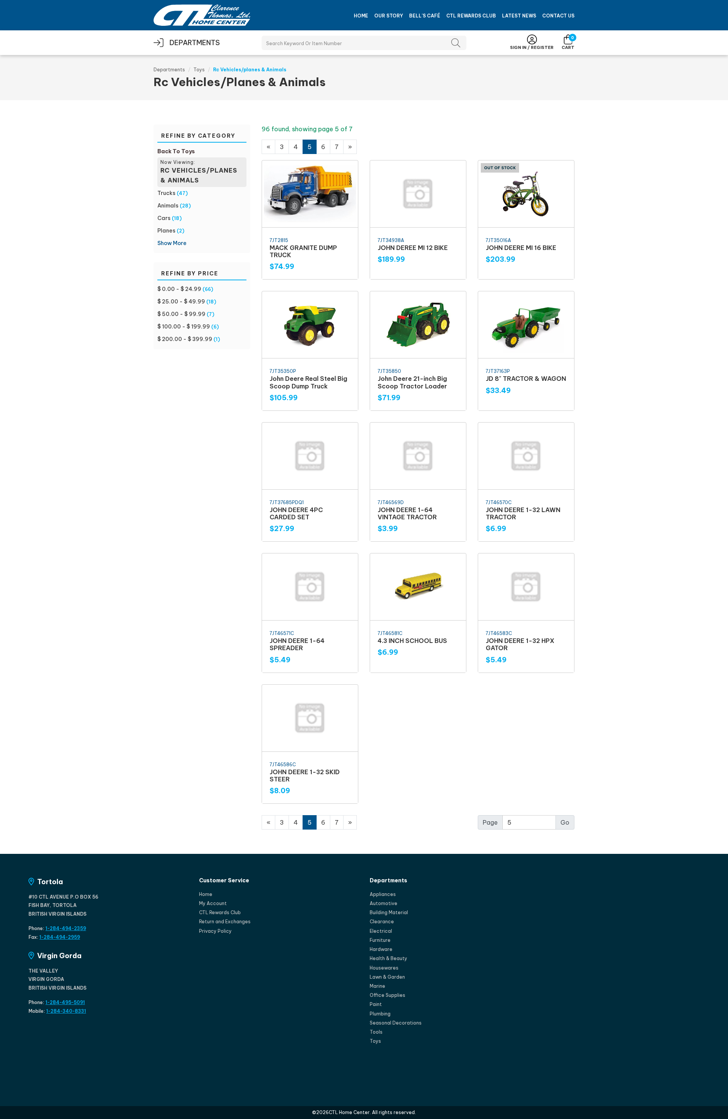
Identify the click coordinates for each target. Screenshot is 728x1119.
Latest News (519, 16)
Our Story (388, 16)
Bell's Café (424, 16)
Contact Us (558, 16)
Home (361, 16)
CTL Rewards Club (471, 16)
